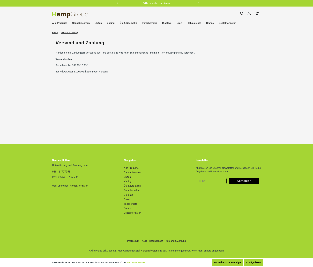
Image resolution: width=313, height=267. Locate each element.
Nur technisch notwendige (227, 262)
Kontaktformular (79, 185)
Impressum (133, 240)
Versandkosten (149, 250)
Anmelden (244, 181)
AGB (144, 240)
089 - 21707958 (61, 171)
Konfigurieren (253, 262)
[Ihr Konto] (249, 13)
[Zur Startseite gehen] (70, 15)
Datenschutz (156, 240)
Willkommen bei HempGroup (156, 3)
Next (199, 3)
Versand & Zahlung (175, 240)
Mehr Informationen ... (137, 262)
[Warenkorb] (257, 13)
